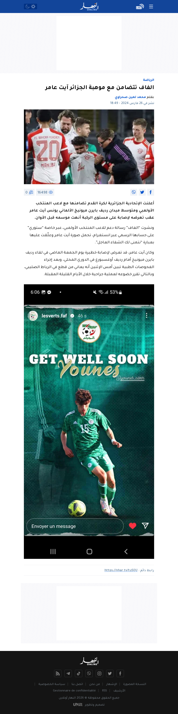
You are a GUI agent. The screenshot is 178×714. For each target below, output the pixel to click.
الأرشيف (119, 691)
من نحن (94, 684)
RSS (104, 691)
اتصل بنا (77, 684)
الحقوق (106, 698)
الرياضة (148, 80)
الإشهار (111, 684)
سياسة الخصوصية (51, 684)
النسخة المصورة (134, 684)
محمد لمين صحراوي (130, 97)
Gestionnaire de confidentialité (74, 691)
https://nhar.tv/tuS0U (121, 571)
